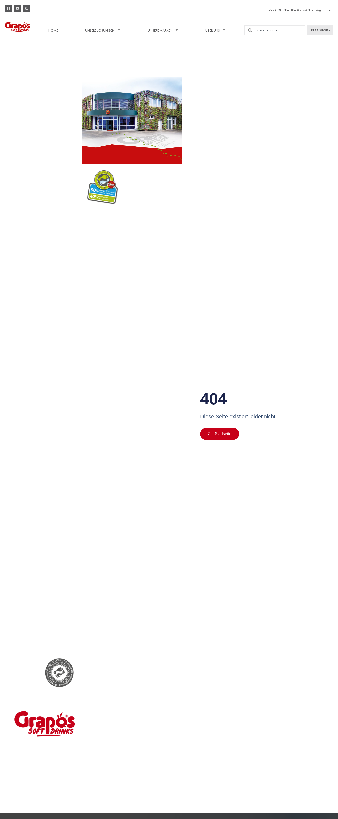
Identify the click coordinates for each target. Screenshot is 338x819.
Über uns (212, 30)
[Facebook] (8, 8)
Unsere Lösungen (100, 30)
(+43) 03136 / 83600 (287, 9)
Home (53, 30)
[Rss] (26, 8)
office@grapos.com (322, 9)
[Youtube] (17, 8)
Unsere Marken (160, 30)
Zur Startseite (219, 434)
